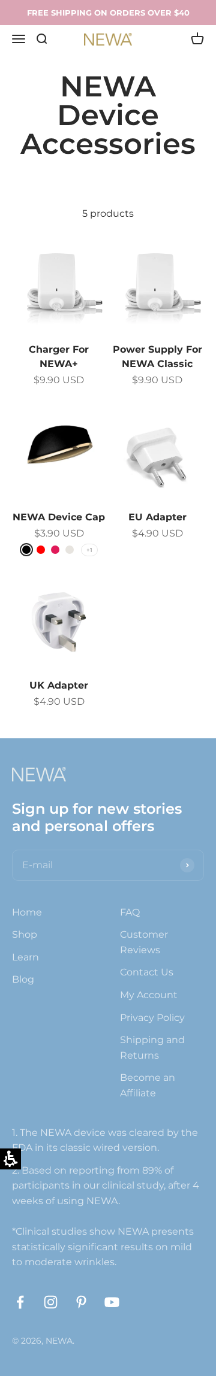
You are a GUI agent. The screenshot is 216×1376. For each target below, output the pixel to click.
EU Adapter (157, 517)
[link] (20, 1302)
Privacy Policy (152, 1017)
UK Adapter (58, 685)
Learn (25, 957)
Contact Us (146, 972)
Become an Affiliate (147, 1085)
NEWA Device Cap (59, 517)
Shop (24, 934)
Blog (23, 979)
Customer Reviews (144, 942)
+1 (89, 550)
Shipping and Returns (152, 1047)
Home (27, 912)
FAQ (130, 912)
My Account (149, 995)
